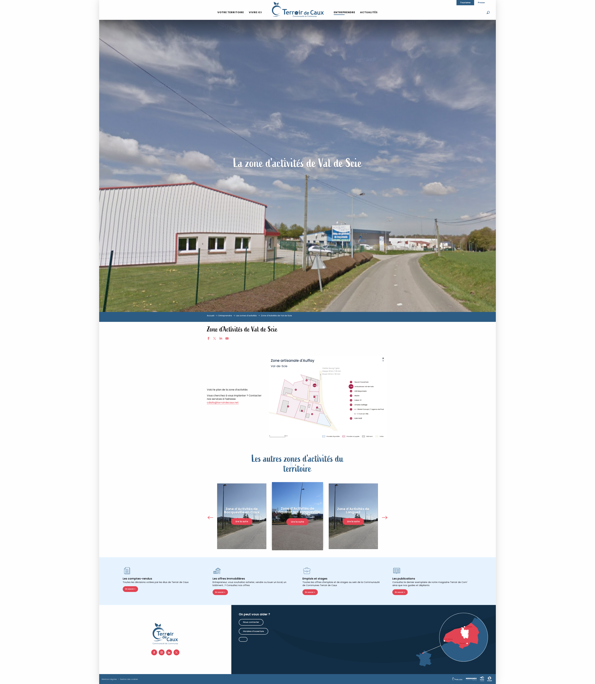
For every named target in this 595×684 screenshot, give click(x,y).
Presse (481, 2)
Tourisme (465, 2)
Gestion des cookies (129, 679)
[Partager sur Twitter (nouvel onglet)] (214, 339)
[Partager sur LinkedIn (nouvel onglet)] (220, 339)
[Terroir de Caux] (298, 9)
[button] (488, 12)
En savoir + (130, 589)
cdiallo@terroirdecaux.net (223, 402)
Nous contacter (251, 622)
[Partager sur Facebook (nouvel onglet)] (208, 339)
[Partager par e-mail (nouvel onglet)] (227, 339)
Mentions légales (109, 679)
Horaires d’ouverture (253, 631)
